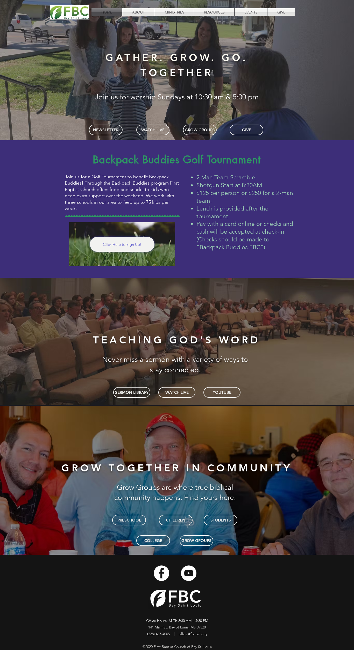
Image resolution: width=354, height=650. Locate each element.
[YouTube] (188, 573)
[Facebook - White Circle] (161, 573)
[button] (138, 12)
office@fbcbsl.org (193, 634)
